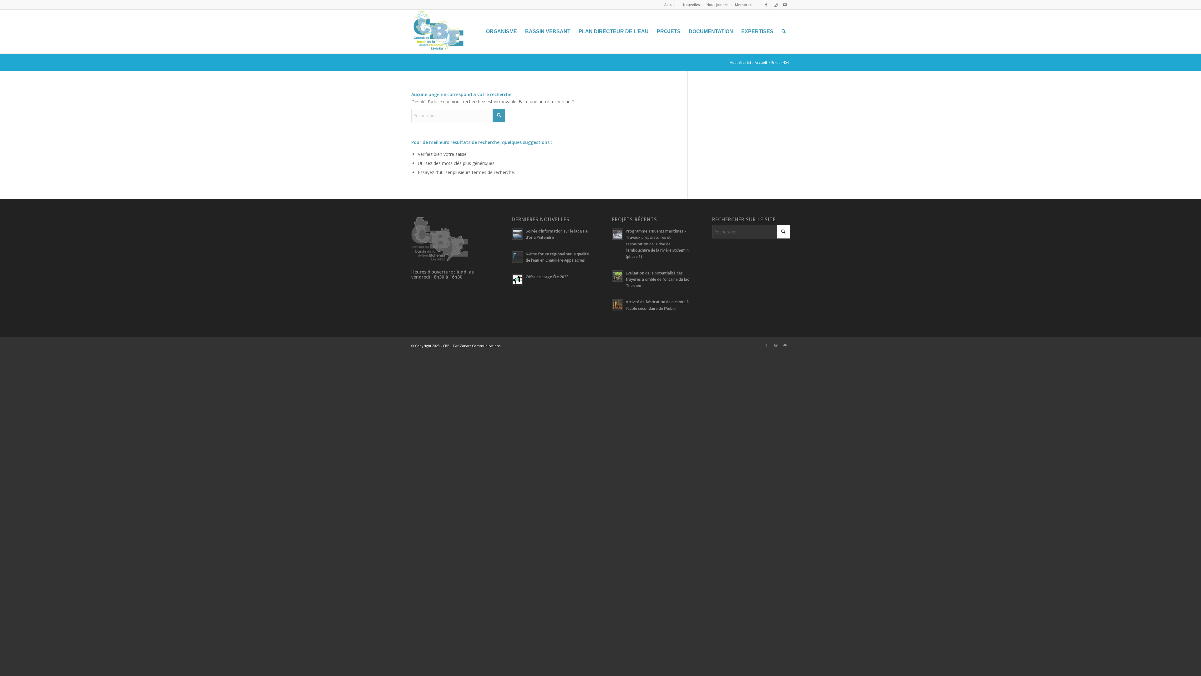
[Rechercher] (784, 32)
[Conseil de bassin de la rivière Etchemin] (458, 32)
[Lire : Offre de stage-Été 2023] (517, 279)
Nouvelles (691, 4)
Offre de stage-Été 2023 (547, 276)
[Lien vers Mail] (785, 4)
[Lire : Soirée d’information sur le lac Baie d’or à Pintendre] (517, 234)
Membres (743, 4)
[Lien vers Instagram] (775, 4)
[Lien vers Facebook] (766, 4)
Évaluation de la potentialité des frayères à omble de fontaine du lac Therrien (657, 279)
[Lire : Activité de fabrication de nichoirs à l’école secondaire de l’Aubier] (617, 304)
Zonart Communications (480, 345)
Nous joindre (717, 4)
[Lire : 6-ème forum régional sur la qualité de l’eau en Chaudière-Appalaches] (517, 257)
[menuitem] (670, 4)
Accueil (670, 4)
